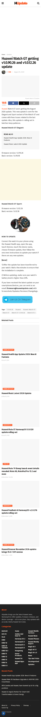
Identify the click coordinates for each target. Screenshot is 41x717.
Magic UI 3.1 (32, 650)
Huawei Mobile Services (33, 632)
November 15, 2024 (8, 477)
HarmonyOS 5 (7, 425)
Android (4, 631)
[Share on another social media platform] (34, 103)
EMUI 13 (4, 660)
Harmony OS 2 (20, 639)
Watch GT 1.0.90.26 (18, 313)
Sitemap (26, 705)
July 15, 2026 (6, 360)
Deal (3, 637)
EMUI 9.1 (4, 666)
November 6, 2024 (7, 516)
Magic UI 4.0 (32, 653)
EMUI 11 (4, 654)
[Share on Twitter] (24, 103)
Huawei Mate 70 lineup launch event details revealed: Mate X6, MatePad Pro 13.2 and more (20, 471)
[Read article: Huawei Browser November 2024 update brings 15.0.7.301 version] (20, 533)
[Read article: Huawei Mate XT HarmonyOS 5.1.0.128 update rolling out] (20, 413)
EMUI (3, 640)
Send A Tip (5, 708)
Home (3, 54)
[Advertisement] (20, 29)
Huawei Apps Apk (8, 350)
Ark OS (4, 634)
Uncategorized (33, 661)
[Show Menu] (3, 3)
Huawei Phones (33, 639)
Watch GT (6, 313)
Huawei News (33, 636)
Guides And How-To (19, 635)
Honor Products (18, 655)
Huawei (4, 109)
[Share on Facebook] (13, 103)
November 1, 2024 (7, 555)
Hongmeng (19, 651)
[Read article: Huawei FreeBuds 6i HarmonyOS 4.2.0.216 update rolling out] (20, 494)
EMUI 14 (4, 663)
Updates (9, 54)
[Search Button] (38, 3)
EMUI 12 (4, 657)
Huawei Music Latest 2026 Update (15, 144)
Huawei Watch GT (29, 309)
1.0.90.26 (10, 309)
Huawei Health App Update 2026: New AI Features (19, 676)
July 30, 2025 (6, 435)
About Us (4, 705)
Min (9, 72)
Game (17, 631)
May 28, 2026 (6, 396)
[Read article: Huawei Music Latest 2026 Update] (20, 377)
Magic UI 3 (31, 647)
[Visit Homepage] (20, 3)
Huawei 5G (18, 658)
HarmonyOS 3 (20, 642)
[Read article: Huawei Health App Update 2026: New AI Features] (20, 338)
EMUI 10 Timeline (5, 647)
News (30, 656)
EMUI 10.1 (5, 651)
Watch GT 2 (31, 313)
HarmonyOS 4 (7, 505)
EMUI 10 (4, 643)
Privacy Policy (15, 705)
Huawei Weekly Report (33, 643)
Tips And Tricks (33, 658)
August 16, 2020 (19, 72)
